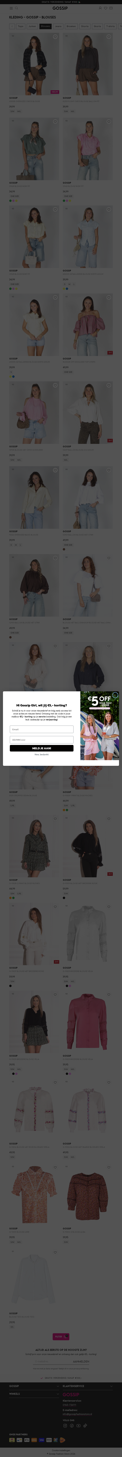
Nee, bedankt (42, 754)
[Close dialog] (115, 695)
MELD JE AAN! (41, 748)
